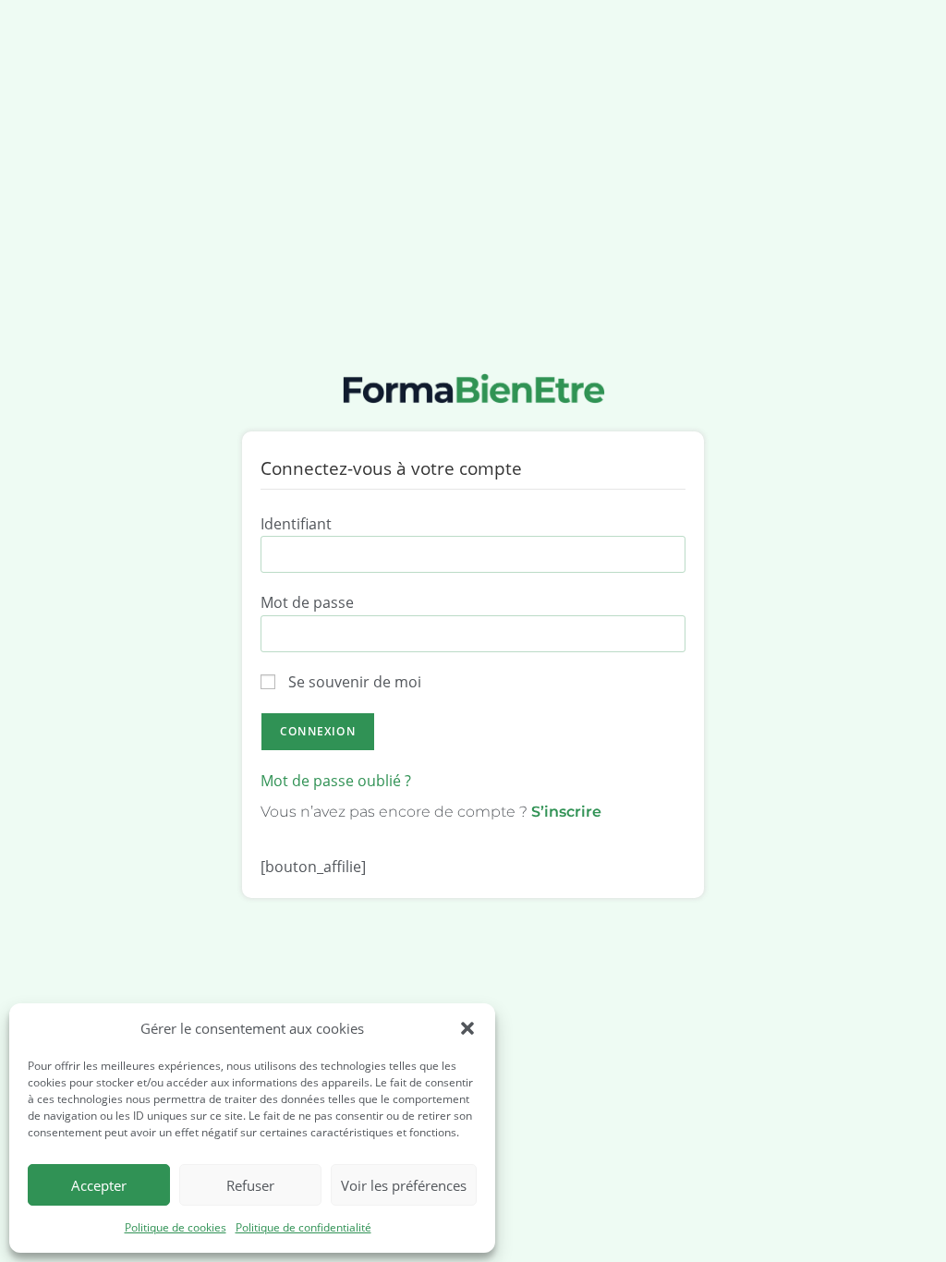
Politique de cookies (175, 1227)
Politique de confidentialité (303, 1227)
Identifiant (296, 524)
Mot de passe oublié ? (336, 781)
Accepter (99, 1185)
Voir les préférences (404, 1185)
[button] (467, 1028)
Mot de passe (307, 602)
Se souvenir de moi (353, 682)
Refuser (250, 1185)
